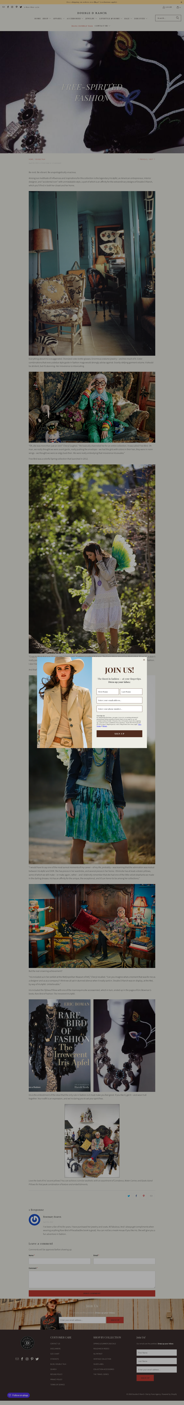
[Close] (144, 660)
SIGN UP (119, 733)
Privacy (105, 726)
